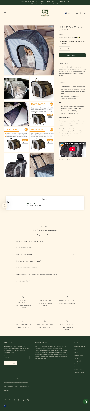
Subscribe (11, 363)
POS (65, 406)
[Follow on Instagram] (10, 400)
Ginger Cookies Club (80, 346)
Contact (76, 358)
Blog (75, 349)
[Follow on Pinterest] (19, 400)
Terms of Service (79, 372)
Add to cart (72, 55)
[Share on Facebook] (65, 159)
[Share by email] (72, 159)
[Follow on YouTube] (23, 400)
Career (76, 367)
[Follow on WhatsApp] (28, 400)
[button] (4, 205)
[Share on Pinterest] (70, 159)
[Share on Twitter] (67, 159)
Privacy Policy (78, 370)
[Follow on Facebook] (5, 400)
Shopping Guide (78, 361)
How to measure (79, 364)
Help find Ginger (78, 355)
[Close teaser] (8, 202)
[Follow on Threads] (14, 400)
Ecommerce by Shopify (78, 406)
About (76, 352)
